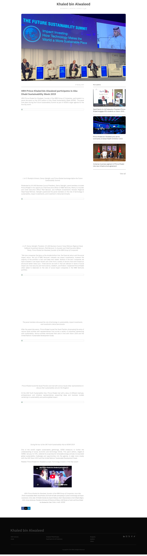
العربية (84, 8)
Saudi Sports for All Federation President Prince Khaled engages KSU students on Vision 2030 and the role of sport (109, 110)
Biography (93, 537)
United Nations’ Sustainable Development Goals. (37, 336)
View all (123, 174)
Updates (92, 539)
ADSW (63, 502)
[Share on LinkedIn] (28, 508)
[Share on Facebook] (22, 508)
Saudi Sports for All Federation (54, 539)
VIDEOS (79, 8)
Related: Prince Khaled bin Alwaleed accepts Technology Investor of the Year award (49, 462)
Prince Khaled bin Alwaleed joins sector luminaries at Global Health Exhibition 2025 (108, 138)
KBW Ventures (45, 257)
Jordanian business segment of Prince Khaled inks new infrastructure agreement (108, 165)
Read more (121, 103)
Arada (12, 539)
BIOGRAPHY (64, 8)
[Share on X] (25, 508)
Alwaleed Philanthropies (52, 537)
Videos (92, 541)
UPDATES (72, 8)
